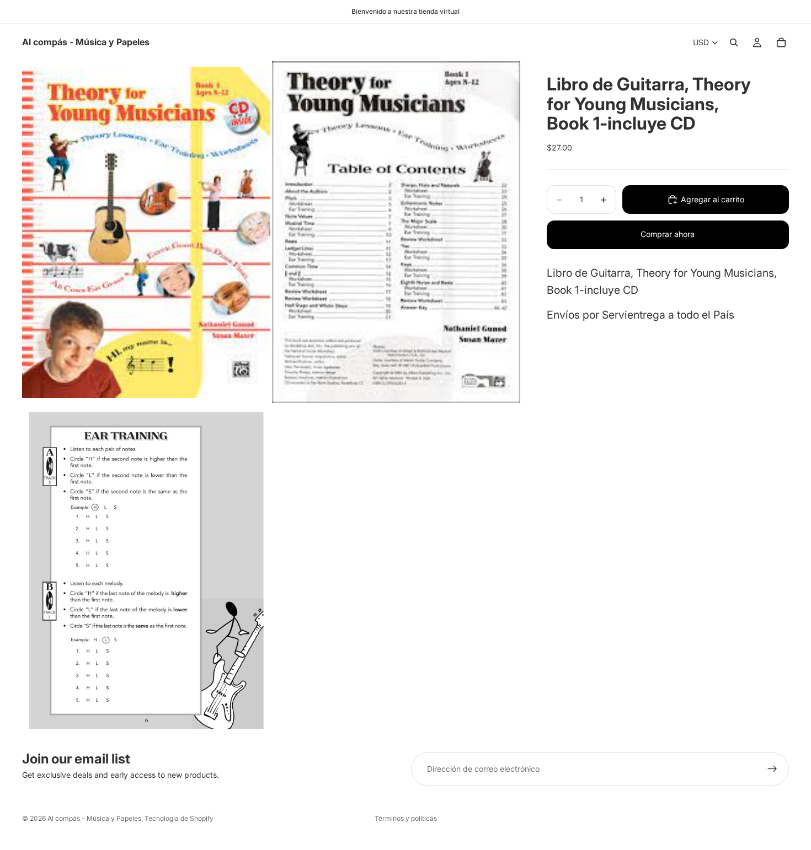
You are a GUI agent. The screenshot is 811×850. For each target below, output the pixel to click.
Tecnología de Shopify (179, 818)
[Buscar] (734, 42)
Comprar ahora (668, 234)
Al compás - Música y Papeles (94, 818)
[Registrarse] (772, 769)
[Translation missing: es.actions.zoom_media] (146, 232)
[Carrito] (781, 42)
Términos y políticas (406, 818)
